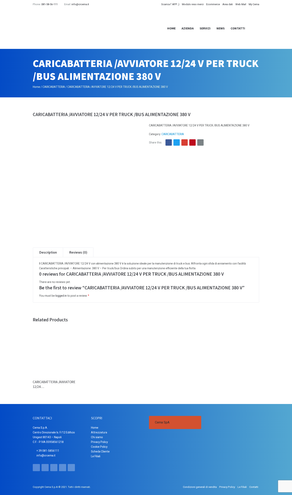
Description (48, 252)
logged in (61, 296)
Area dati (227, 4)
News (221, 28)
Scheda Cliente (100, 451)
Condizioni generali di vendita (200, 487)
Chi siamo (97, 437)
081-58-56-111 (49, 4)
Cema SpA (162, 422)
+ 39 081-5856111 (48, 451)
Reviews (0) (78, 252)
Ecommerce (213, 4)
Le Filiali (95, 456)
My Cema (254, 4)
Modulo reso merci (193, 4)
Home (171, 28)
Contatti (238, 28)
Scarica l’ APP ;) (170, 4)
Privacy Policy (99, 442)
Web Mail (240, 4)
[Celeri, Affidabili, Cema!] (59, 28)
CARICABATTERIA (54, 87)
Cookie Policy (99, 447)
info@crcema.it (80, 4)
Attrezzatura (99, 432)
